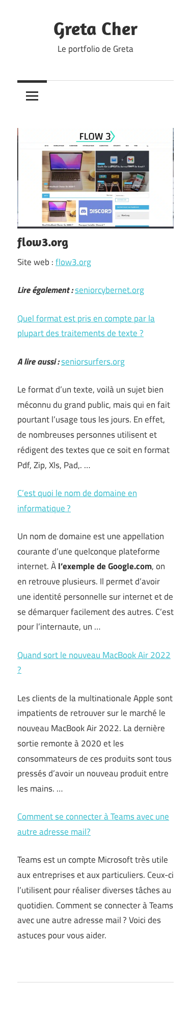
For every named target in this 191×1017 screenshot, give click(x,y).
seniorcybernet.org (109, 290)
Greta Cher (95, 28)
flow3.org (73, 262)
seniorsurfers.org (93, 361)
